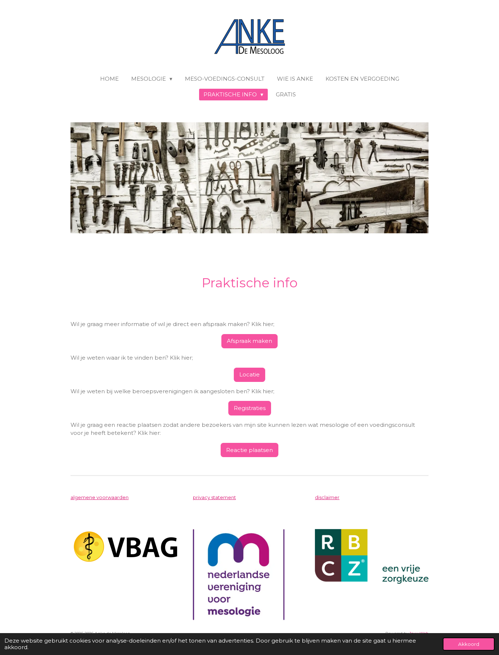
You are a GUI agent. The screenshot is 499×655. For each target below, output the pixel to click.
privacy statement (214, 497)
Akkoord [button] (468, 644)
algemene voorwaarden (100, 497)
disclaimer (327, 497)
